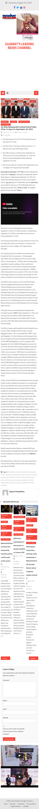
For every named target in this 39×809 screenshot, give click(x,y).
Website (5, 718)
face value (22, 475)
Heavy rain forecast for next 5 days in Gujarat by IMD (7, 658)
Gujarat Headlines (22, 132)
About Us (12, 804)
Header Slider (4, 527)
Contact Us (21, 804)
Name (5, 700)
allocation (18, 472)
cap (29, 472)
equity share (14, 475)
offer (29, 477)
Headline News (24, 122)
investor (22, 477)
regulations (24, 480)
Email (5, 709)
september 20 (26, 483)
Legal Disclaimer (16, 806)
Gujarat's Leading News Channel (19, 45)
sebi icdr (18, 483)
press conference (6, 480)
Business (5, 122)
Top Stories (6, 125)
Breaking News (5, 516)
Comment (6, 680)
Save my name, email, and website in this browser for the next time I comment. (13, 731)
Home (5, 804)
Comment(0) (6, 135)
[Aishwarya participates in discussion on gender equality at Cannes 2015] (19, 509)
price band (15, 480)
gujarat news (5, 477)
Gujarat (13, 122)
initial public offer (14, 477)
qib (19, 480)
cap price (33, 472)
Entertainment (19, 517)
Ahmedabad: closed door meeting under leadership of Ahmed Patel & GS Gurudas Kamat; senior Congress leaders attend (31, 561)
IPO (26, 477)
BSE (26, 472)
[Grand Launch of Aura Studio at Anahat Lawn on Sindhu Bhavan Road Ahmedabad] (19, 755)
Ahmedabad (10, 472)
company (7, 475)
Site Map (25, 806)
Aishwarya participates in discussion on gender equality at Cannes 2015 (19, 545)
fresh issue (28, 475)
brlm (23, 472)
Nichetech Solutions (4, 576)
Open (33, 477)
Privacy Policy (31, 804)
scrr (15, 483)
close (2, 475)
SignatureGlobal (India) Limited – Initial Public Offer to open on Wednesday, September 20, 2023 (34, 658)
